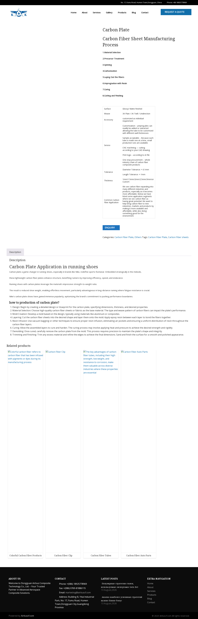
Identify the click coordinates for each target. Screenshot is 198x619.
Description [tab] (15, 252)
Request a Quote (174, 11)
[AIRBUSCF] (18, 11)
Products (121, 12)
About (84, 12)
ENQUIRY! (110, 227)
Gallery (108, 12)
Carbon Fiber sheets (178, 237)
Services (96, 12)
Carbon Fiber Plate (124, 237)
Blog (133, 12)
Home (73, 12)
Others (138, 237)
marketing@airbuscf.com (78, 592)
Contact (144, 12)
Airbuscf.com (27, 615)
